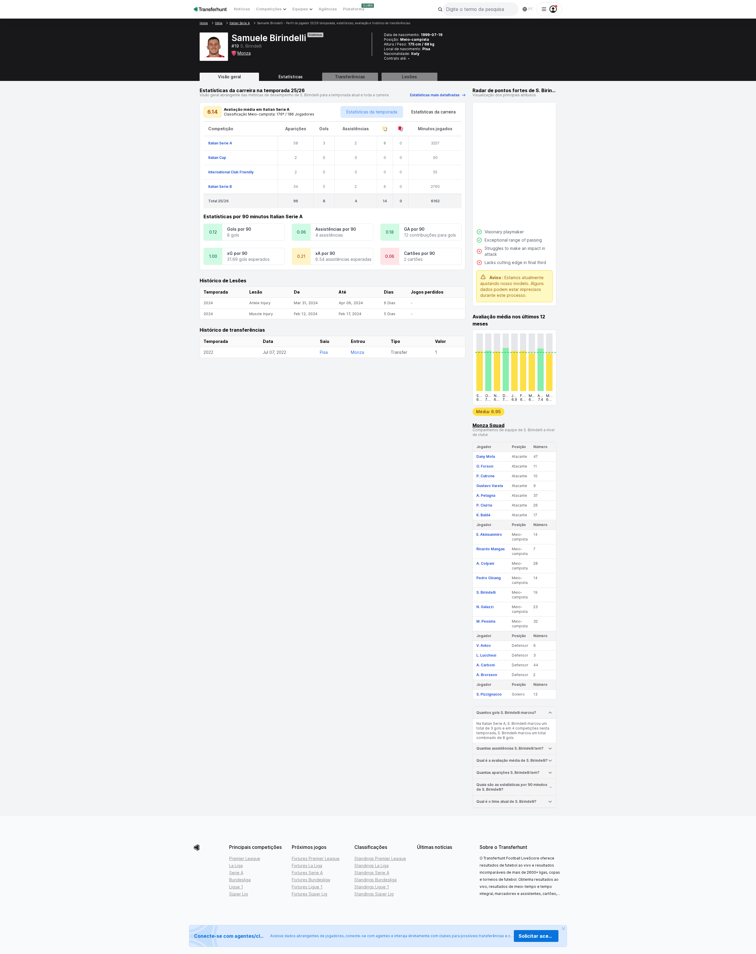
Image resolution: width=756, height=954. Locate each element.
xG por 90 (237, 253)
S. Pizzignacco (489, 694)
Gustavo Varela (489, 485)
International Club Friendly (231, 172)
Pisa (324, 352)
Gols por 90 (239, 229)
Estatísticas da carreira (433, 111)
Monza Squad (488, 425)
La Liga (236, 865)
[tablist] (378, 77)
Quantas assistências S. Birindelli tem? (509, 748)
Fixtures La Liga (307, 865)
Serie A (236, 872)
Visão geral (229, 76)
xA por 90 (325, 253)
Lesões (409, 76)
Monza (244, 53)
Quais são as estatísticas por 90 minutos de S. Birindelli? (511, 787)
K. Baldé (483, 515)
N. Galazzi (484, 607)
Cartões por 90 (419, 253)
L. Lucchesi (486, 655)
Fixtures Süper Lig (309, 893)
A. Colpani (485, 563)
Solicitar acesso (538, 936)
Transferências (350, 76)
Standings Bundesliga (375, 879)
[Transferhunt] (209, 847)
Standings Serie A (371, 872)
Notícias (242, 8)
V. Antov (483, 645)
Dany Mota (485, 456)
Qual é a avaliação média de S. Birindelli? (512, 760)
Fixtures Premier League (316, 858)
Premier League (244, 858)
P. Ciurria (484, 505)
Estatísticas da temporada (371, 111)
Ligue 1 (236, 886)
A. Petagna (485, 495)
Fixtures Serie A (307, 872)
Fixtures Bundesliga (311, 879)
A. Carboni (485, 665)
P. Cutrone (485, 476)
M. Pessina (485, 621)
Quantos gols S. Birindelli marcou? (506, 712)
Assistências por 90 (335, 229)
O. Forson (484, 466)
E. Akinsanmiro (489, 534)
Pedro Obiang (488, 578)
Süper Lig (238, 893)
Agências (328, 8)
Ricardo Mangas (490, 549)
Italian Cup (217, 157)
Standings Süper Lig (374, 893)
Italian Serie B (220, 186)
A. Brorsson (486, 675)
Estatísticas (290, 76)
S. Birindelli (486, 592)
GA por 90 (414, 229)
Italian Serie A (220, 143)
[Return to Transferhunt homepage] (210, 9)
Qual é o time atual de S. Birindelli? (506, 801)
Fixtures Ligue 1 (307, 886)
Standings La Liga (371, 865)
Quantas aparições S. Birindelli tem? (507, 772)
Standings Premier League (380, 858)
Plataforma (353, 8)
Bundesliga (240, 879)
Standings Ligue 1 (371, 886)
